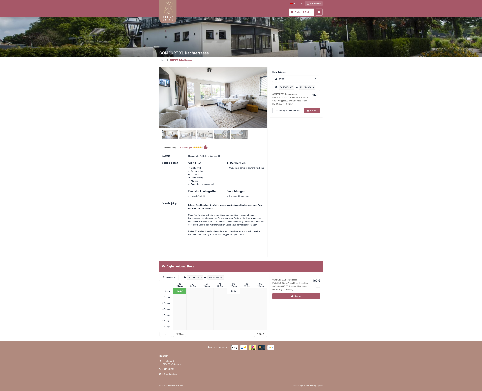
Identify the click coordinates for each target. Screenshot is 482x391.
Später (259, 334)
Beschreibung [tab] (170, 148)
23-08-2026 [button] (286, 87)
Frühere (180, 334)
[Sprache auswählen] (292, 3)
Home (163, 60)
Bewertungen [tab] (193, 147)
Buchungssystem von (307, 385)
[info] (318, 100)
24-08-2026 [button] (307, 87)
